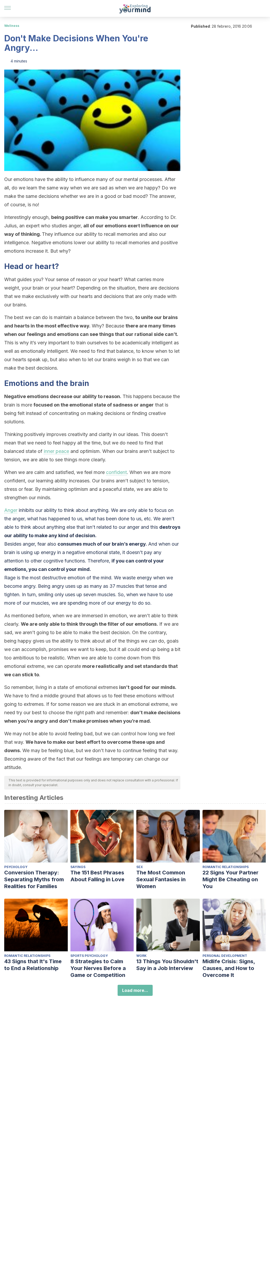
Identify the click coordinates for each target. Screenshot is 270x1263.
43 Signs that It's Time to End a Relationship (33, 964)
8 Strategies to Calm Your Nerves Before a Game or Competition (98, 968)
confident (116, 472)
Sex (139, 867)
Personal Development (224, 956)
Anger (10, 510)
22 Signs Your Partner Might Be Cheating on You (230, 879)
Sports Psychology (89, 956)
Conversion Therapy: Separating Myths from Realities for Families (34, 879)
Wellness (11, 26)
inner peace (56, 451)
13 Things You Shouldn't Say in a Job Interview (167, 964)
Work (141, 956)
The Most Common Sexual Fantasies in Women (161, 879)
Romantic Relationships (225, 867)
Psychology (15, 867)
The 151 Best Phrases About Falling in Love (97, 876)
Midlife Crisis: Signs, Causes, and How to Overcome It (228, 968)
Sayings (77, 867)
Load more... (135, 990)
